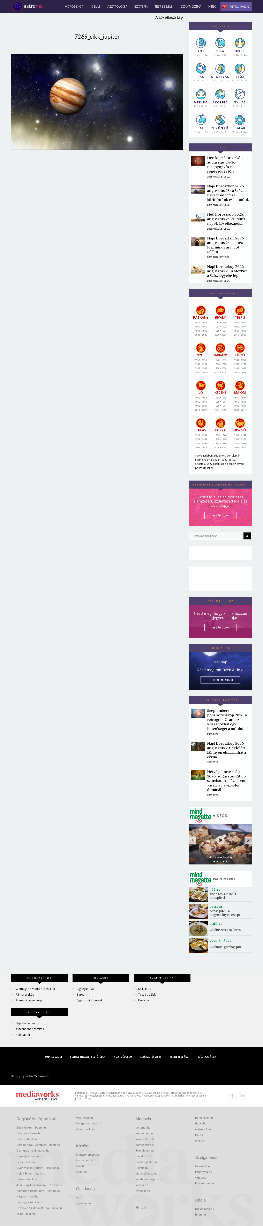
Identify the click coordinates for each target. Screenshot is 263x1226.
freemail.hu (202, 1166)
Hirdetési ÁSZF (180, 1057)
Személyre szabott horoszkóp (35, 989)
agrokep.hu (83, 1203)
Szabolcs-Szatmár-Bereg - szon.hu (39, 1208)
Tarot (80, 994)
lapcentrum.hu (204, 1183)
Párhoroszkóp (24, 994)
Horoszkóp (74, 6)
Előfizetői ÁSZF (151, 1057)
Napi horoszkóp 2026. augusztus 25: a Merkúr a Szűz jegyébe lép (227, 271)
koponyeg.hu (203, 1171)
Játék (212, 6)
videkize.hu (143, 1185)
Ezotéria (141, 6)
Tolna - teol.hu (25, 1213)
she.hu (199, 1140)
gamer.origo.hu (145, 1144)
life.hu (199, 1135)
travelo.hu (142, 1167)
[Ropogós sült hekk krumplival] (199, 894)
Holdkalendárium (220, 679)
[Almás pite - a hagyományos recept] (199, 911)
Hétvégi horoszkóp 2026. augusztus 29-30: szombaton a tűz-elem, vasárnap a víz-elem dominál (227, 780)
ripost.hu (200, 1123)
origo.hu (81, 1171)
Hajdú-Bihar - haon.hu (30, 1173)
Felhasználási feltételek (87, 1057)
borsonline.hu (204, 1117)
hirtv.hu (80, 1166)
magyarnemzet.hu (88, 1154)
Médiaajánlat (208, 1057)
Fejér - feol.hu (25, 1162)
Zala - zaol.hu (85, 1129)
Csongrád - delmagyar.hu (33, 1150)
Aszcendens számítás (29, 1029)
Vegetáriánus (220, 941)
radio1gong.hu (204, 1208)
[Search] (247, 535)
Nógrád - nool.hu (27, 1196)
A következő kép (169, 17)
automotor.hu (144, 1133)
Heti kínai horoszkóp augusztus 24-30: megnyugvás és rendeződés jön (225, 164)
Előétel (216, 924)
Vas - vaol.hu (84, 1117)
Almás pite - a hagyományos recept (225, 913)
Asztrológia (117, 6)
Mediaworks (41, 1076)
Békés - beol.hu (26, 1139)
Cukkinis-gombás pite (226, 947)
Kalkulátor (144, 989)
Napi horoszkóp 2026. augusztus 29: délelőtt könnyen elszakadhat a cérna (226, 750)
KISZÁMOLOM (220, 515)
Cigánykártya (85, 989)
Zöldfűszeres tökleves (225, 930)
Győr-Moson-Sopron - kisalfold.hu (38, 1167)
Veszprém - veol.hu (88, 1123)
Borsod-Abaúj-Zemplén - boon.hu (38, 1144)
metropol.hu (203, 1129)
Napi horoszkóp (26, 1023)
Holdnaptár (22, 1035)
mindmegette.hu (146, 1162)
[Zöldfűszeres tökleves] (199, 928)
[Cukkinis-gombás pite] (199, 945)
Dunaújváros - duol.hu (30, 1156)
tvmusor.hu (143, 1190)
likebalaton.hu (145, 1150)
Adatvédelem (123, 1057)
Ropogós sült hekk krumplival (223, 896)
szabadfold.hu (85, 1160)
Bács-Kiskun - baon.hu (31, 1127)
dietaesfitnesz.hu (147, 1173)
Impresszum (53, 1057)
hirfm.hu (200, 1214)
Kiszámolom (220, 627)
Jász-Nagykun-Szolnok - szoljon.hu (39, 1185)
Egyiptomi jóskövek (90, 1000)
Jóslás (95, 6)
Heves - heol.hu (26, 1179)
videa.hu (200, 1177)
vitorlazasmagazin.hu (149, 1179)
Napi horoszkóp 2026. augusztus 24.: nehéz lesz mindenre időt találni (226, 245)
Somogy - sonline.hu (29, 1202)
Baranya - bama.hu (29, 1133)
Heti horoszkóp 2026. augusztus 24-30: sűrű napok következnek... (226, 219)
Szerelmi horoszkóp (28, 1000)
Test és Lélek (164, 6)
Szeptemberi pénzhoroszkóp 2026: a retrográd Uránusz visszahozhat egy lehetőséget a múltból (227, 719)
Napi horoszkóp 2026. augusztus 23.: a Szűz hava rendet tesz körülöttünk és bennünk (228, 193)
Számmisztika (191, 6)
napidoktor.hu (144, 1156)
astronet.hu (143, 1127)
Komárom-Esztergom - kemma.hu (38, 1190)
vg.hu (79, 1197)
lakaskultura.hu (145, 1139)
